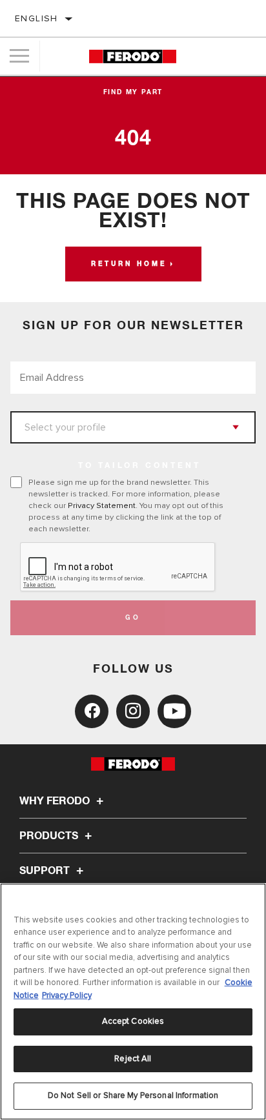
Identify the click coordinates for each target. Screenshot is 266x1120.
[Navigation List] (19, 56)
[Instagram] (133, 711)
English (36, 18)
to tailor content (139, 466)
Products (50, 836)
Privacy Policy (67, 995)
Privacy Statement (102, 505)
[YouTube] (174, 711)
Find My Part (133, 92)
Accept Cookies (133, 1021)
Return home (129, 264)
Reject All (132, 1059)
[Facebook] (91, 711)
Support (45, 871)
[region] (133, 1001)
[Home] (132, 56)
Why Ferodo (55, 801)
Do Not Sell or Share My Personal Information (133, 1095)
